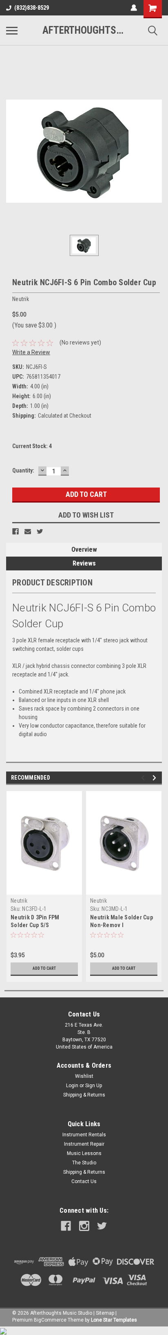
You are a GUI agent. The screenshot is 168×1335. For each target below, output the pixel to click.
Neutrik (19, 900)
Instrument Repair (84, 1144)
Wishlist (84, 1076)
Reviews (84, 563)
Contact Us (84, 1181)
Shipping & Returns (84, 1095)
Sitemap (105, 1313)
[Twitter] (40, 531)
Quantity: (23, 470)
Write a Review (31, 352)
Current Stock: (32, 446)
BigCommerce (50, 1320)
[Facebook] (15, 531)
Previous (144, 778)
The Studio (84, 1163)
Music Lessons (84, 1153)
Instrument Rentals (84, 1135)
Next (156, 778)
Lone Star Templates (114, 1320)
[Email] (27, 531)
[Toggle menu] (12, 30)
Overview (84, 549)
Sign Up (93, 1085)
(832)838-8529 (31, 7)
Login (72, 1085)
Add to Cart (44, 968)
